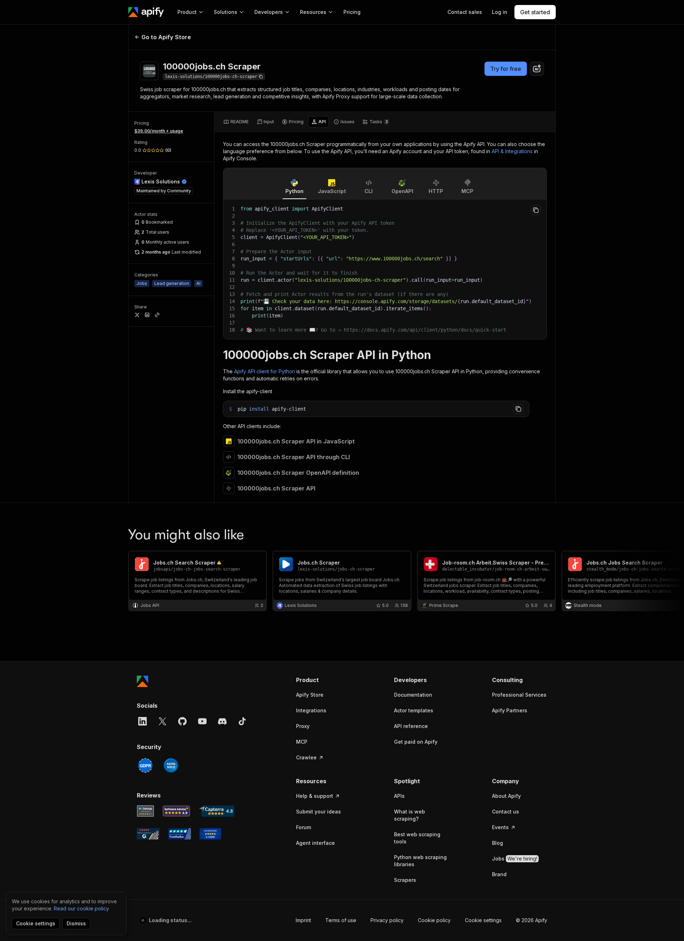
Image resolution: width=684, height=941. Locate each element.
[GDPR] (145, 765)
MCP (301, 742)
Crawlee (306, 757)
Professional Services (519, 695)
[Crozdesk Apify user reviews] (210, 833)
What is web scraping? (409, 815)
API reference (411, 726)
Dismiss (76, 923)
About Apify (506, 796)
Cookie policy (434, 920)
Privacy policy (387, 920)
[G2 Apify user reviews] (148, 833)
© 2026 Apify (531, 920)
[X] (162, 721)
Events (500, 827)
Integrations (311, 710)
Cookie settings (483, 920)
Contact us (505, 812)
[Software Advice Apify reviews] (176, 811)
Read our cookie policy (81, 908)
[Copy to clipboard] (536, 210)
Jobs (514, 859)
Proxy (303, 726)
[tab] (236, 122)
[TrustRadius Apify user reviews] (179, 833)
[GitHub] (182, 721)
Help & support (314, 796)
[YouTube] (202, 721)
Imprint (303, 920)
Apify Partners (509, 710)
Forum (303, 827)
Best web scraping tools (417, 837)
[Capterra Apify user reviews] (216, 811)
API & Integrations (512, 151)
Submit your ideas (318, 812)
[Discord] (222, 721)
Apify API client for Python (264, 371)
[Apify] (146, 12)
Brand (499, 874)
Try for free (505, 68)
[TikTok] (242, 721)
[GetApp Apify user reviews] (145, 811)
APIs (399, 796)
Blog (497, 843)
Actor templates (413, 710)
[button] (323, 680)
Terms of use (340, 920)
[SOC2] (171, 765)
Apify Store (309, 695)
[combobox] (537, 69)
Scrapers (405, 880)
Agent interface (315, 843)
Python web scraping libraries (420, 860)
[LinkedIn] (142, 721)
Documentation (413, 695)
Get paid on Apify (415, 742)
